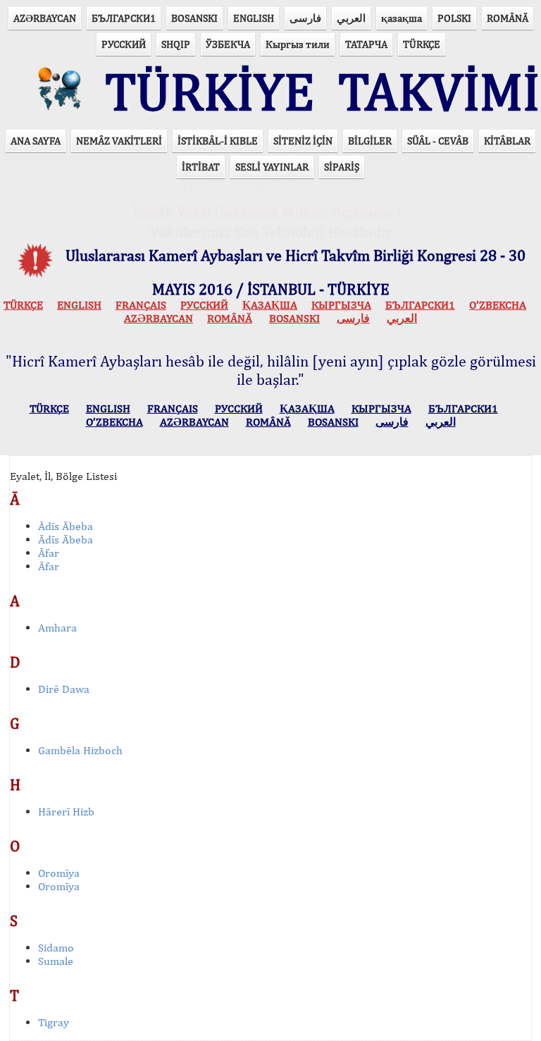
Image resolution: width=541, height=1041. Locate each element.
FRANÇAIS (141, 305)
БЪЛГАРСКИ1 (124, 18)
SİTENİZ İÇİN (302, 141)
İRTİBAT (201, 167)
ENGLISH (253, 18)
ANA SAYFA (36, 141)
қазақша (401, 18)
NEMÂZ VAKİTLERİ (119, 141)
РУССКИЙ (123, 44)
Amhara (57, 627)
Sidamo (56, 947)
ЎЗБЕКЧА (228, 44)
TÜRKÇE (421, 44)
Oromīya (59, 873)
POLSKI (454, 18)
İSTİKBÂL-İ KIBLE (218, 141)
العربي (351, 18)
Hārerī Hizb (66, 811)
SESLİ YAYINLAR (272, 167)
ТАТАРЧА (366, 44)
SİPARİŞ (341, 167)
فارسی (305, 18)
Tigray (53, 1022)
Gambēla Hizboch (80, 750)
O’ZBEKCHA (497, 305)
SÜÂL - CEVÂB (437, 141)
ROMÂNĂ (507, 18)
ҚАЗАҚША (269, 305)
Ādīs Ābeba (65, 526)
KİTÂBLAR (507, 141)
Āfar (48, 553)
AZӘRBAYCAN (44, 18)
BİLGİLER (370, 141)
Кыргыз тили (298, 44)
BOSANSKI (194, 18)
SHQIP (175, 44)
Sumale (55, 961)
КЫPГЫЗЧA (341, 305)
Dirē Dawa (63, 689)
